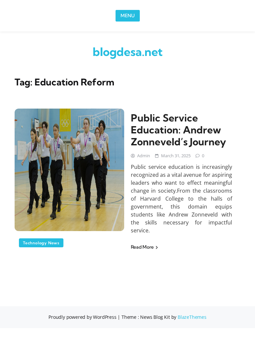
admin (143, 156)
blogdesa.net (128, 51)
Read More (143, 247)
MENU (128, 16)
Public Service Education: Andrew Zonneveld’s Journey (178, 130)
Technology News (41, 242)
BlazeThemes (192, 317)
